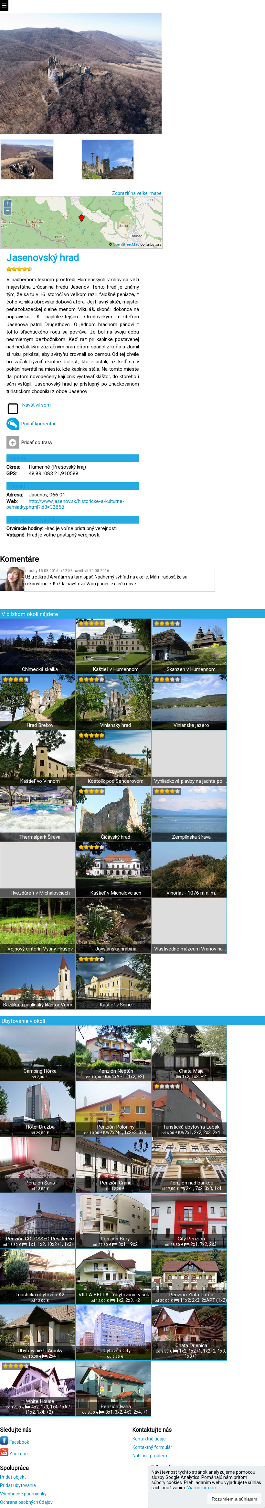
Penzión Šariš (40, 1183)
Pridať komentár (38, 424)
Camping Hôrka (40, 1071)
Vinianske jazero (191, 725)
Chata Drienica (191, 1345)
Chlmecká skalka (40, 669)
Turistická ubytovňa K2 (40, 1295)
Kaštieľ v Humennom (116, 669)
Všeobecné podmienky (23, 1493)
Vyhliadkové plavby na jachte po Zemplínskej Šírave (191, 781)
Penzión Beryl (116, 1239)
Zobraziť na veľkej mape (137, 193)
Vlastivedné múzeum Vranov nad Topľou (191, 949)
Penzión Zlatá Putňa (191, 1295)
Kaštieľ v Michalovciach (115, 893)
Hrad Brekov (39, 725)
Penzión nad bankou (191, 1183)
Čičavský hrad (115, 837)
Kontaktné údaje (149, 1438)
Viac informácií (202, 1487)
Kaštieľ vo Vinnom (40, 781)
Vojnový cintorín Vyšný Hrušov (40, 949)
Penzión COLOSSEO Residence (40, 1239)
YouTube (18, 1453)
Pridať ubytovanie (18, 1485)
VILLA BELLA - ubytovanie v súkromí (116, 1295)
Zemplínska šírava (191, 837)
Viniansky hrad (115, 725)
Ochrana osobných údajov (26, 1502)
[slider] (19, 268)
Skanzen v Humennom (191, 669)
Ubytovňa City (116, 1351)
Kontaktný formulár (152, 1447)
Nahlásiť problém (149, 1455)
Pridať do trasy (36, 442)
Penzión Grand (116, 1183)
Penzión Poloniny (115, 1127)
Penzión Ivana (116, 1406)
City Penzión (191, 1239)
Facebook (18, 1442)
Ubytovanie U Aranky (40, 1351)
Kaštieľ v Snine (116, 1005)
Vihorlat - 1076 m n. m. (191, 893)
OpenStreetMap (126, 244)
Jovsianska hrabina (115, 949)
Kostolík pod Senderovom (115, 781)
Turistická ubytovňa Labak (191, 1127)
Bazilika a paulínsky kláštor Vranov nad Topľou (40, 1005)
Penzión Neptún (115, 1071)
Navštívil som (36, 405)
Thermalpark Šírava (39, 837)
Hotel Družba (40, 1127)
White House (40, 1401)
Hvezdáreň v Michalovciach (40, 893)
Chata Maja (191, 1071)
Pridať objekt (13, 1477)
